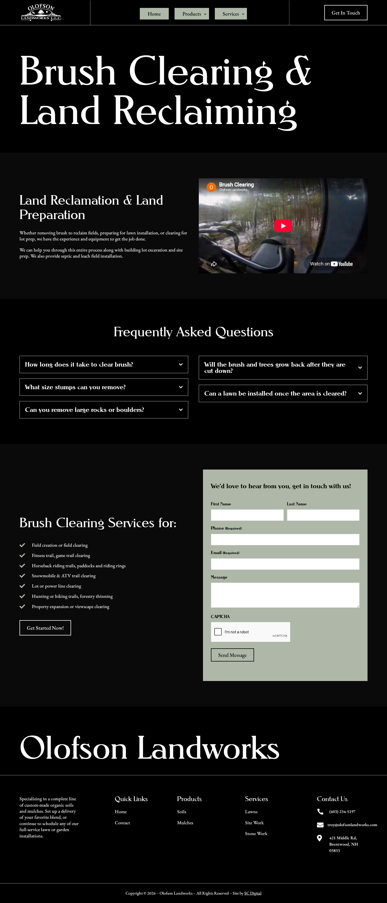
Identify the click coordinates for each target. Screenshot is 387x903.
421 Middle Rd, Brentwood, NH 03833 (343, 844)
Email (225, 552)
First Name (221, 503)
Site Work (254, 823)
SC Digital (252, 893)
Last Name (297, 503)
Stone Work (256, 833)
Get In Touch (346, 12)
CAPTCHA (220, 616)
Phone (226, 528)
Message (219, 577)
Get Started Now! (45, 627)
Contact (122, 823)
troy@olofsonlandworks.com (352, 824)
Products (191, 13)
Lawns (251, 811)
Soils (181, 811)
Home (154, 13)
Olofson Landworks (149, 747)
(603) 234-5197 (342, 811)
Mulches (185, 823)
